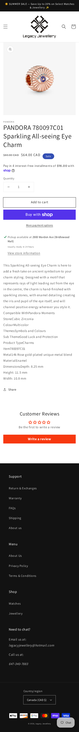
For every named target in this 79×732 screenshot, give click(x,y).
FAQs (12, 508)
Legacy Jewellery (43, 723)
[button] (5, 27)
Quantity (8, 178)
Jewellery (15, 613)
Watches (15, 603)
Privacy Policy (18, 566)
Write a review (39, 439)
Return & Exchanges (23, 488)
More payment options (39, 225)
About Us (15, 556)
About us (15, 528)
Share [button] (12, 389)
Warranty (15, 498)
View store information (24, 253)
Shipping (15, 518)
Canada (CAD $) (37, 700)
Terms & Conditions (22, 576)
